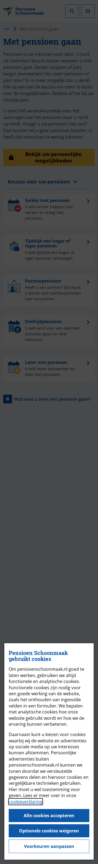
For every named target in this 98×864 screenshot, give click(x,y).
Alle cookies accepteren (49, 816)
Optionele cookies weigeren (49, 831)
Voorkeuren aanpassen (49, 846)
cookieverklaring (25, 802)
